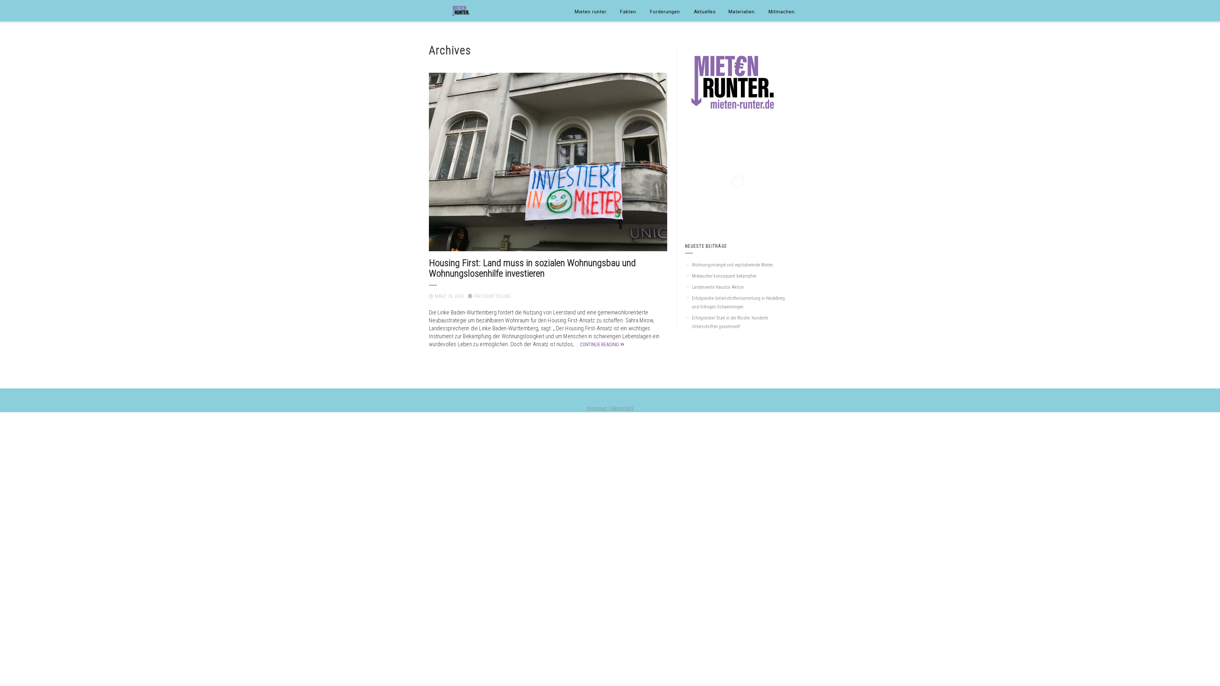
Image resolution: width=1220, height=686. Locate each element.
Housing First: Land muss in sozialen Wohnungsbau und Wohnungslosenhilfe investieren (532, 268)
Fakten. (628, 12)
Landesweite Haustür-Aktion (718, 287)
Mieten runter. (591, 12)
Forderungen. (665, 12)
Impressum (596, 408)
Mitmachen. (782, 12)
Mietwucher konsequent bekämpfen (724, 276)
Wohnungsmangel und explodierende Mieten (732, 264)
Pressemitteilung (492, 296)
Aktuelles (705, 12)
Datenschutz (622, 408)
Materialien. (742, 12)
